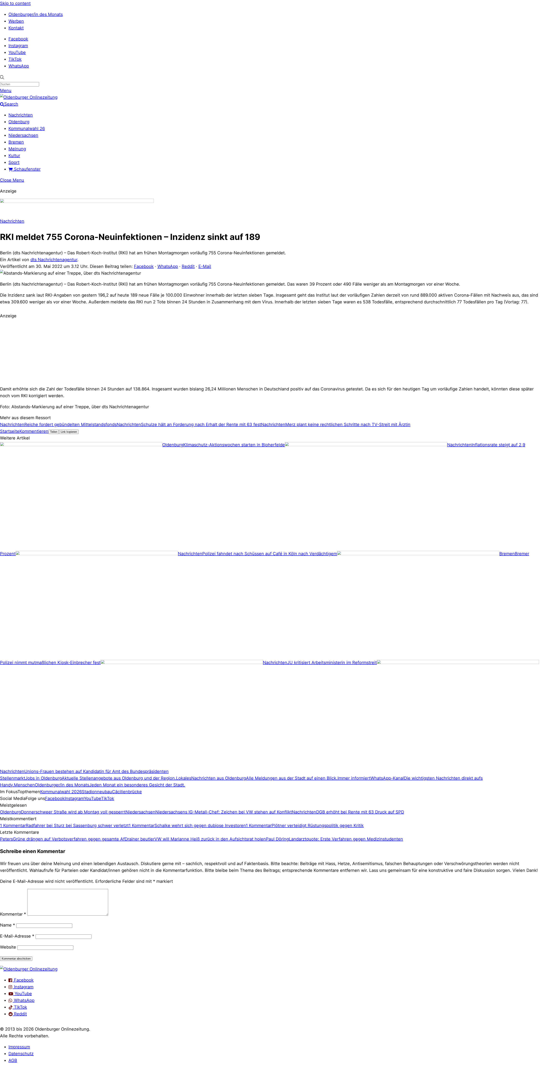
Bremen (16, 142)
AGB (12, 1060)
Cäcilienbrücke (127, 791)
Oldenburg (18, 121)
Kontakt (16, 27)
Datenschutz (21, 1053)
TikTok (15, 59)
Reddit (188, 266)
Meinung (17, 148)
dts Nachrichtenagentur (53, 259)
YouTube (17, 52)
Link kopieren (69, 431)
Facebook (18, 38)
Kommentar (13, 914)
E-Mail (204, 266)
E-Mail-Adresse (17, 936)
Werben (16, 21)
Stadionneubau (97, 791)
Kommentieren (33, 431)
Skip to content (15, 3)
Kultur (14, 155)
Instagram (18, 45)
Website (8, 947)
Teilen (53, 431)
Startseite (9, 431)
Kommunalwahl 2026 (61, 791)
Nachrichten (20, 115)
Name (7, 925)
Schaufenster (27, 169)
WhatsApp (18, 65)
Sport (13, 162)
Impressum (19, 1046)
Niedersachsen (23, 135)
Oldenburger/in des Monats (35, 14)
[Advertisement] (270, 351)
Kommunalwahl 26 (26, 128)
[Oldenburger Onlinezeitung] (28, 969)
